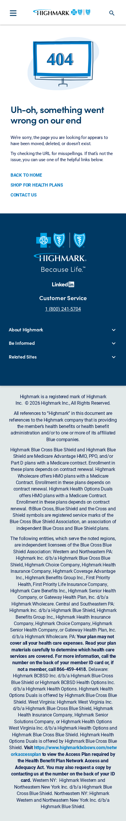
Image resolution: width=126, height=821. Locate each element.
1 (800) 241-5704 (63, 309)
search (111, 13)
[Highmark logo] (61, 12)
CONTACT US (24, 195)
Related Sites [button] (22, 357)
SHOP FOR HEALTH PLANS (37, 185)
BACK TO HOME (26, 175)
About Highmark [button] (26, 329)
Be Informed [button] (22, 343)
